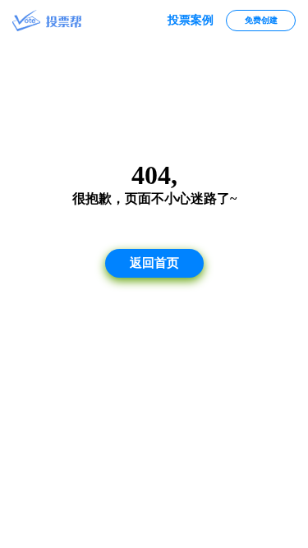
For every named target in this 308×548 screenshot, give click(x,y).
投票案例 (191, 20)
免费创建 (261, 20)
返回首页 (154, 262)
